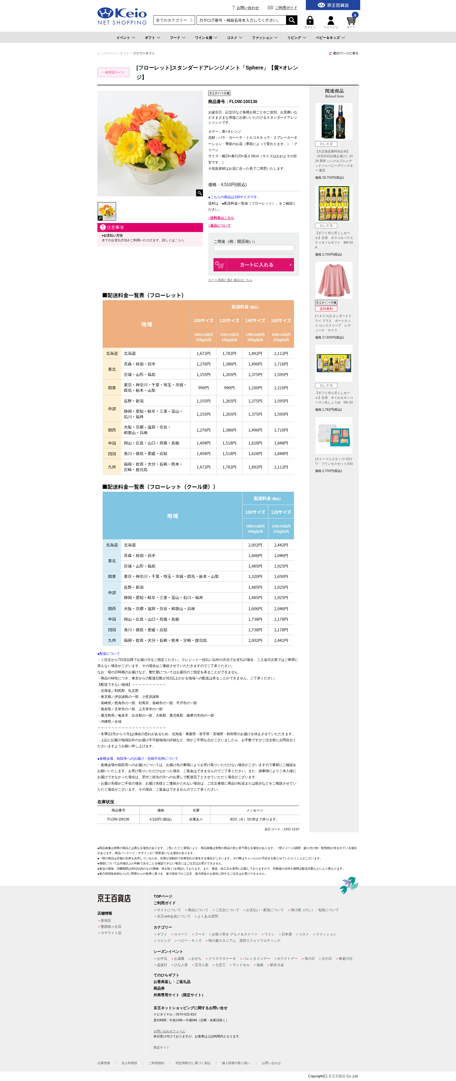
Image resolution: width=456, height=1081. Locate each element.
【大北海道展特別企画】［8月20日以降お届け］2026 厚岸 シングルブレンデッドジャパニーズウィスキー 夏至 (334, 161)
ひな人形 (181, 965)
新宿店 (106, 920)
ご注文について (227, 910)
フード (175, 38)
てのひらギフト (166, 975)
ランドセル (241, 965)
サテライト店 (111, 933)
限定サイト (161, 1047)
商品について (198, 910)
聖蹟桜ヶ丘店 (111, 927)
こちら (179, 240)
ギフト (150, 38)
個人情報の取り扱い (236, 1063)
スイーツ (181, 934)
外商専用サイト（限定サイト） (179, 995)
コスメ (232, 38)
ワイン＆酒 (203, 38)
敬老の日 (346, 959)
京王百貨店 (336, 1076)
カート (351, 22)
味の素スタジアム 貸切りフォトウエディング (244, 941)
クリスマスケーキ (222, 959)
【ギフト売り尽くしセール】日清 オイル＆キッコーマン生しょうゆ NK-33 (334, 397)
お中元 (162, 959)
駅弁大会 (277, 965)
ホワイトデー (287, 959)
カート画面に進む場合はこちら (230, 280)
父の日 (327, 959)
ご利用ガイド (286, 8)
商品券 (159, 988)
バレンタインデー (256, 959)
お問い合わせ (248, 8)
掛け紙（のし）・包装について (315, 910)
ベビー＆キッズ (328, 38)
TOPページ (163, 896)
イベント (123, 38)
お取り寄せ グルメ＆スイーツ (235, 934)
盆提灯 (162, 965)
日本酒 (287, 934)
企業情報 (103, 1063)
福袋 (259, 965)
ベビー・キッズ (190, 941)
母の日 (310, 959)
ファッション (262, 38)
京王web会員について (174, 916)
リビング (294, 38)
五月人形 (201, 965)
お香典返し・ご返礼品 (172, 982)
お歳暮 (179, 959)
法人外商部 (129, 1063)
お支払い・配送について (265, 910)
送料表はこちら (222, 218)
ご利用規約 (156, 1063)
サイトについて (169, 910)
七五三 (220, 965)
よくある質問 (207, 916)
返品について (220, 226)
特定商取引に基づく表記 (193, 1063)
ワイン (269, 934)
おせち (196, 959)
